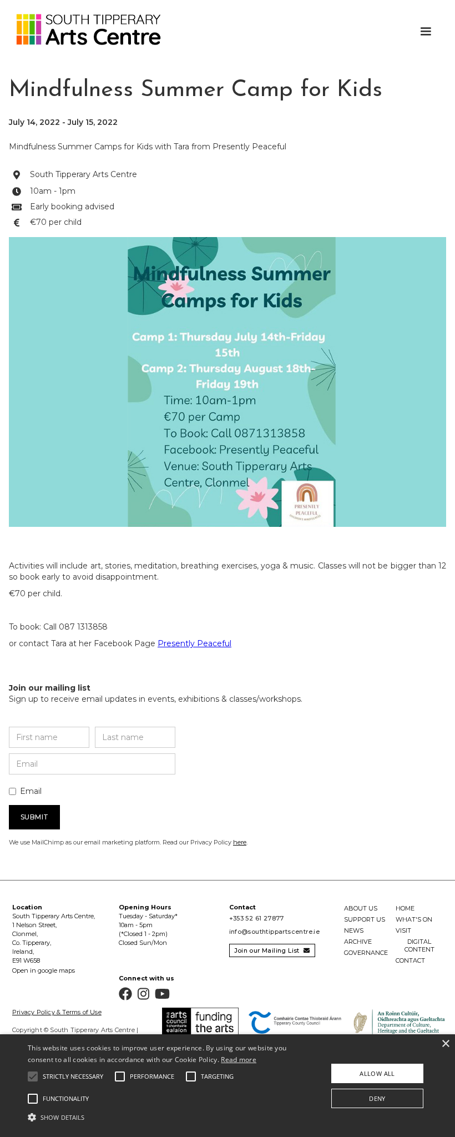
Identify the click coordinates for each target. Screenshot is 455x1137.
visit (403, 930)
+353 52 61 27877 (256, 918)
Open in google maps (43, 970)
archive (358, 941)
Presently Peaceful (194, 643)
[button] (425, 31)
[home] (83, 30)
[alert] (227, 1085)
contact (410, 960)
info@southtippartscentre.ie (274, 931)
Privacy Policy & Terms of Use (57, 1012)
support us (364, 919)
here (239, 842)
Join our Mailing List (272, 950)
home (405, 908)
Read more (238, 1059)
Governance (366, 953)
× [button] (445, 1044)
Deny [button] (377, 1098)
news (353, 930)
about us (360, 908)
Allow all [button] (377, 1073)
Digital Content (419, 945)
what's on (414, 919)
